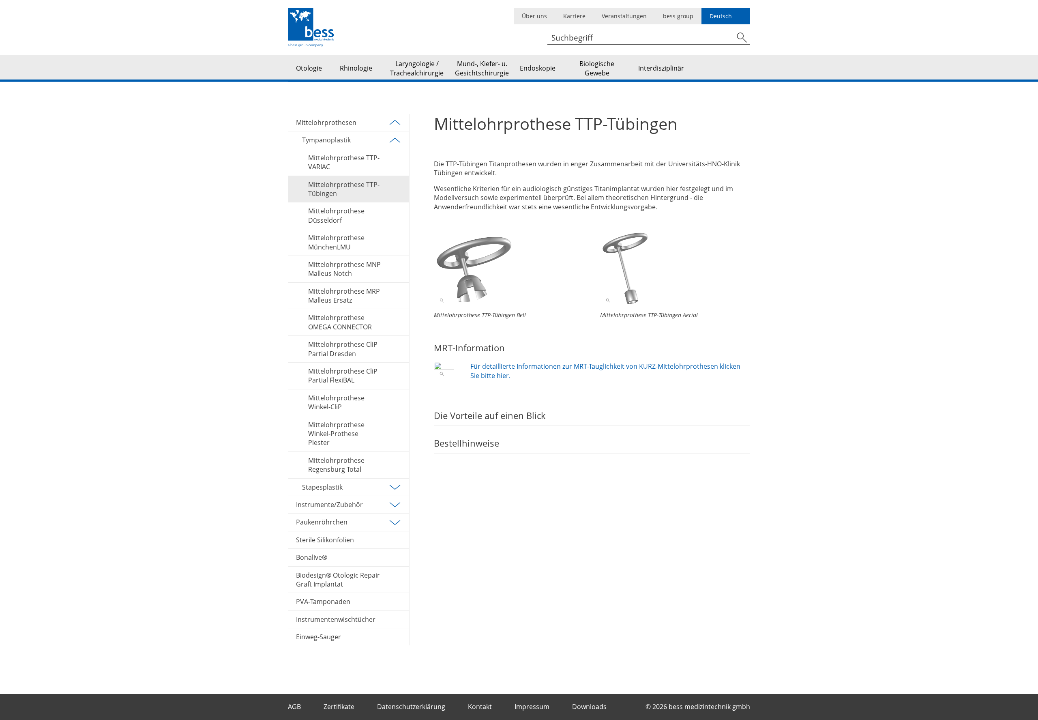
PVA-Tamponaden (323, 601)
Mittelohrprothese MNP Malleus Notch (344, 269)
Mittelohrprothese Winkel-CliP (336, 402)
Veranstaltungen (624, 16)
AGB (295, 706)
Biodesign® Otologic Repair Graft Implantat (338, 580)
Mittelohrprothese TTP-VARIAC (344, 162)
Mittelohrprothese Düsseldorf (336, 215)
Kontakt (480, 706)
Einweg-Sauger (318, 636)
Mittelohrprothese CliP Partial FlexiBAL (342, 376)
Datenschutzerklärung (412, 706)
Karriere (574, 16)
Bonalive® (311, 557)
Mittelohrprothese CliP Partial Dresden (342, 349)
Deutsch (721, 16)
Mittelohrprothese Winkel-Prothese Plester (336, 433)
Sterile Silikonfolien (325, 539)
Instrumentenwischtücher (335, 619)
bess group (678, 16)
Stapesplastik (322, 487)
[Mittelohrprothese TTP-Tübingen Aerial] (675, 268)
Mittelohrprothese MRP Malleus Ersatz (344, 296)
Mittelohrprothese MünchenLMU (336, 242)
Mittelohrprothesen (326, 122)
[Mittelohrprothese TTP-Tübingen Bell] (509, 268)
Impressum (533, 706)
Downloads (590, 706)
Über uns (534, 16)
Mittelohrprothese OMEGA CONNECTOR (340, 322)
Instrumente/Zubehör (329, 504)
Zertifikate (340, 706)
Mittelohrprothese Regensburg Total (336, 465)
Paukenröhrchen (321, 522)
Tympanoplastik (326, 139)
